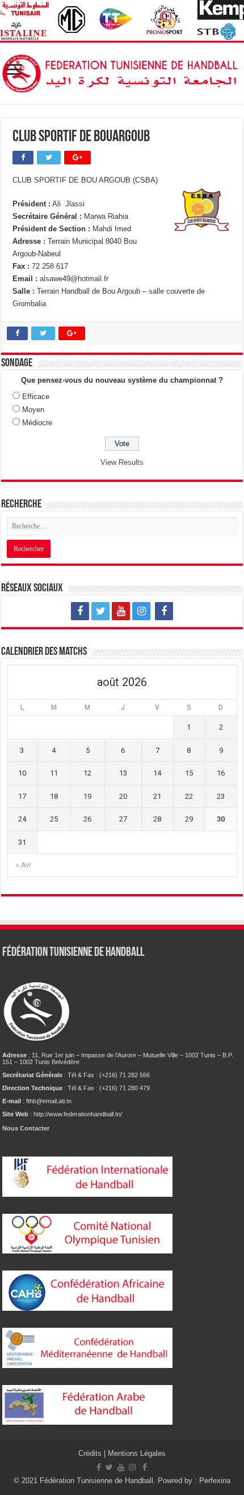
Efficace (35, 396)
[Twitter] (100, 611)
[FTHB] (122, 70)
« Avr (23, 865)
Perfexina (214, 1480)
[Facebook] (80, 611)
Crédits (91, 1453)
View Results (122, 462)
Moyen (33, 409)
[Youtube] (121, 611)
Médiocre (37, 422)
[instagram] (141, 611)
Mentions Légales (137, 1453)
